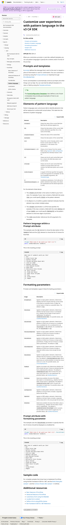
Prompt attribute (41, 75)
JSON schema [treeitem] (12, 89)
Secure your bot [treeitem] (11, 109)
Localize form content (33, 499)
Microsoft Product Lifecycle (12, 9)
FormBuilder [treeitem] (11, 80)
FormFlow (34, 17)
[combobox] (11, 18)
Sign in (62, 2)
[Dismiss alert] (64, 6)
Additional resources (30, 49)
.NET (29, 17)
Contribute (30, 521)
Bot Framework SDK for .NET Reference (38, 503)
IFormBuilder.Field (28, 77)
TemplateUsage (45, 177)
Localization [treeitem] (11, 86)
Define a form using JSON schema (36, 501)
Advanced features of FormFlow (36, 494)
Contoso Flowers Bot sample (43, 484)
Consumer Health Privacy (48, 521)
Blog (23, 521)
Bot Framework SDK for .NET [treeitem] (13, 55)
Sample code (28, 47)
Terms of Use (4, 524)
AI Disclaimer (4, 521)
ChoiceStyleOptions (42, 363)
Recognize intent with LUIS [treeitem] (13, 99)
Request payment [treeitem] (12, 103)
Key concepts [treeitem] (10, 59)
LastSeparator (59, 151)
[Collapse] (20, 15)
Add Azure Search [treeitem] (12, 106)
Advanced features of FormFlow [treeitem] (14, 76)
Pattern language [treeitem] (13, 83)
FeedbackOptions (52, 375)
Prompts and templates (31, 41)
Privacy (37, 521)
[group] (44, 433)
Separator (49, 151)
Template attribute (45, 85)
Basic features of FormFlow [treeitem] (12, 71)
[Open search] (58, 2)
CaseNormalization (42, 318)
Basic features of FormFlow (34, 492)
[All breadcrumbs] (24, 17)
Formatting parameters (31, 45)
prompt (27, 70)
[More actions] (63, 17)
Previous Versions (15, 521)
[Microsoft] (3, 2)
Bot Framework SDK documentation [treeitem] (8, 26)
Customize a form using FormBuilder (37, 497)
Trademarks (13, 524)
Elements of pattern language (33, 43)
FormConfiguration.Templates (37, 94)
